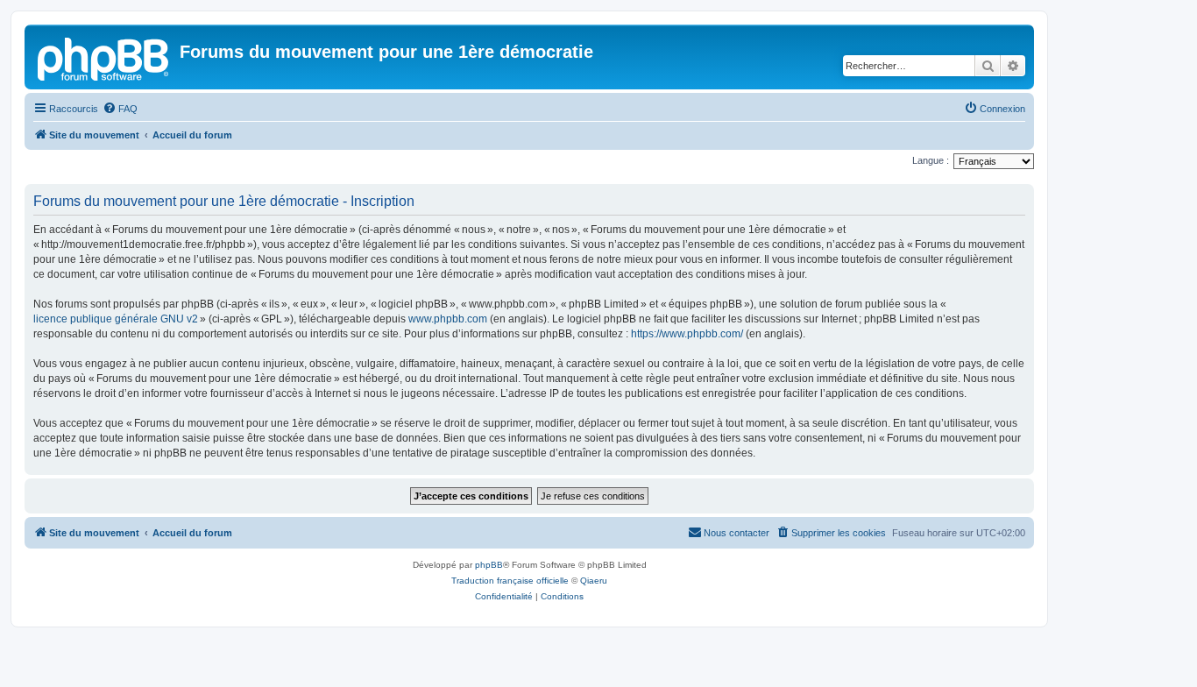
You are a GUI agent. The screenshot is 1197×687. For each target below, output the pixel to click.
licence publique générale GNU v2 (115, 319)
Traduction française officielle (510, 580)
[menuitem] (120, 108)
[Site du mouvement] (104, 57)
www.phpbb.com (447, 319)
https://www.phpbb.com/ (687, 334)
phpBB (489, 565)
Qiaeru (593, 580)
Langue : (930, 160)
